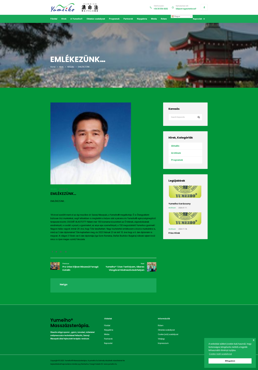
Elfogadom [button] (230, 361)
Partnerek (128, 19)
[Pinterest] (65, 252)
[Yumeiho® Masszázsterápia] (74, 7)
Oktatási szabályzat (96, 19)
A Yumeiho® (76, 19)
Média (154, 19)
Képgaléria (142, 19)
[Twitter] (56, 252)
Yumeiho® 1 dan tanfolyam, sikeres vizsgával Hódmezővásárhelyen (125, 268)
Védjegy (161, 339)
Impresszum (163, 343)
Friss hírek (174, 233)
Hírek (63, 19)
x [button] (254, 340)
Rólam (164, 19)
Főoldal (53, 19)
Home (52, 67)
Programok (114, 19)
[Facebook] (204, 7)
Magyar (177, 16)
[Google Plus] (61, 252)
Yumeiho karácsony (180, 203)
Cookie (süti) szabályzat (168, 334)
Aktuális (70, 67)
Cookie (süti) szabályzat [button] (220, 354)
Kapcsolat (197, 19)
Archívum (176, 153)
